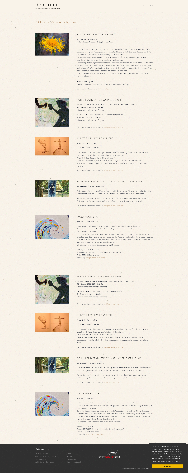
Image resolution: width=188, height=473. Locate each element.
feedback (141, 6)
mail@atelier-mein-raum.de (113, 89)
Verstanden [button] (167, 466)
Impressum (70, 453)
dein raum (109, 6)
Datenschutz (71, 456)
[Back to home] (48, 6)
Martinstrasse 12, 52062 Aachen (46, 456)
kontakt (150, 6)
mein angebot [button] (121, 6)
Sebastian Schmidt (41, 453)
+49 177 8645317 (41, 459)
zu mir (132, 6)
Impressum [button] (178, 461)
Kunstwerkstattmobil (74, 462)
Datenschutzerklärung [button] (165, 461)
